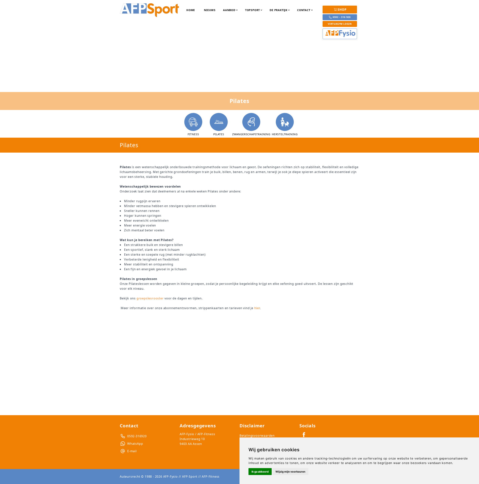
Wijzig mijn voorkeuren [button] (290, 471)
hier (257, 308)
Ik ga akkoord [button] (260, 471)
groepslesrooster (150, 298)
